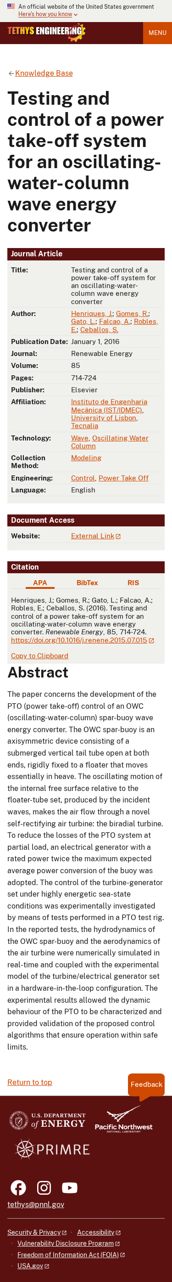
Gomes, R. (132, 313)
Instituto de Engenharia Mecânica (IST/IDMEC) (109, 405)
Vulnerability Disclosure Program (65, 1243)
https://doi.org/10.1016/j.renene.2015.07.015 (79, 640)
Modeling (86, 458)
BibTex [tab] (87, 583)
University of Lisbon (103, 418)
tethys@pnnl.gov (35, 1204)
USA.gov (30, 1266)
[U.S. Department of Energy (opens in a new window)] (47, 1123)
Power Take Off (124, 478)
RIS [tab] (133, 583)
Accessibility (95, 1232)
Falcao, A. (114, 321)
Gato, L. (83, 321)
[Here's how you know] (86, 11)
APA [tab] (40, 583)
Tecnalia (84, 425)
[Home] (46, 32)
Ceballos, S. (99, 329)
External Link (92, 536)
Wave (80, 438)
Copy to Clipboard (39, 656)
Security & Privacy (34, 1232)
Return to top (29, 1082)
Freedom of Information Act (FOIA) (68, 1255)
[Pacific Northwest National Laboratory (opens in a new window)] (120, 1123)
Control (83, 478)
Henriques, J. (91, 313)
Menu (157, 32)
